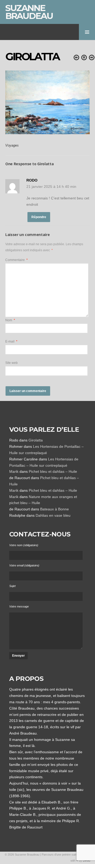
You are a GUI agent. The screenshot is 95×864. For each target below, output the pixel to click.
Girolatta (35, 440)
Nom (10, 320)
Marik (13, 471)
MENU (87, 32)
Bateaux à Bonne (54, 509)
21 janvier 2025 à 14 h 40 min (51, 186)
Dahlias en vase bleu (53, 515)
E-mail (11, 341)
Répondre (38, 217)
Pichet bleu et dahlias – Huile (53, 471)
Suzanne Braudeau (29, 12)
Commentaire (16, 260)
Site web (11, 363)
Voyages (12, 145)
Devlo (86, 860)
